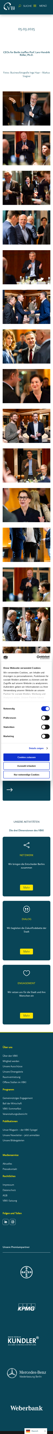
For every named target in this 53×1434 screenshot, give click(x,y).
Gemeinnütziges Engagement (18, 1098)
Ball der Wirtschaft (12, 1103)
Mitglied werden (11, 1061)
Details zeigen (36, 748)
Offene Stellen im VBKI (14, 1082)
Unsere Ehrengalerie (13, 1071)
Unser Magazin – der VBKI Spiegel (20, 1129)
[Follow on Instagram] (13, 1222)
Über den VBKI (10, 1055)
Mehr (26, 887)
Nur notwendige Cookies (26, 774)
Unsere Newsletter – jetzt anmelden (21, 1135)
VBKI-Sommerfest (12, 1108)
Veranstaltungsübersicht (15, 1113)
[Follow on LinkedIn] (6, 1222)
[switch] (45, 717)
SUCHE (27, 6)
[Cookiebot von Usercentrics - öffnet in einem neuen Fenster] (37, 657)
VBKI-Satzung (10, 1200)
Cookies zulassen (27, 757)
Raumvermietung (11, 1077)
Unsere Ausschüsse (12, 1066)
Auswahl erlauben (26, 766)
